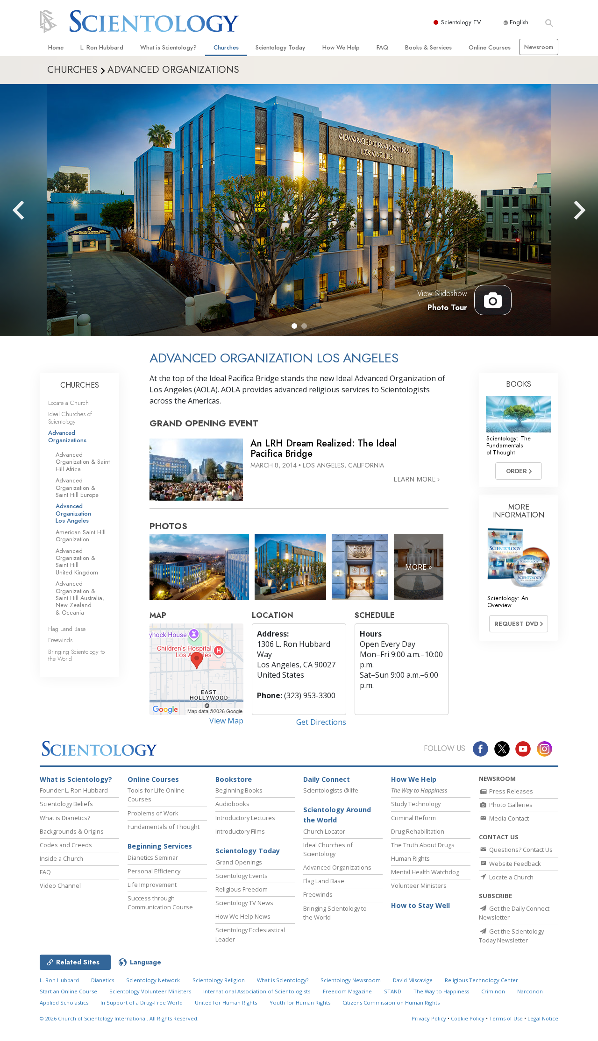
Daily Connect (326, 779)
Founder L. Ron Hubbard (74, 790)
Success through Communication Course (160, 902)
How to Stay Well (420, 905)
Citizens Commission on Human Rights (391, 1002)
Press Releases (510, 791)
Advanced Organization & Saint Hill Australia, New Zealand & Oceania (80, 598)
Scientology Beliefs (66, 804)
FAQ (382, 47)
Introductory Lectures (245, 818)
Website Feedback (514, 863)
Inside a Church (61, 858)
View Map (226, 720)
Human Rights (410, 858)
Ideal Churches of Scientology (70, 417)
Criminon (493, 991)
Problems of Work (153, 813)
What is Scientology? (168, 47)
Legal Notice (542, 1018)
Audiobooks (232, 804)
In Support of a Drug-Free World (141, 1002)
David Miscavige (413, 980)
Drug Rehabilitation (417, 831)
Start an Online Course (68, 991)
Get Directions (321, 722)
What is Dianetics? (65, 818)
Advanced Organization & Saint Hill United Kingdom (77, 561)
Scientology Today (280, 47)
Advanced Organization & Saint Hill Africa (83, 462)
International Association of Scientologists (256, 991)
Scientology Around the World (337, 814)
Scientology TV (461, 22)
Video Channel (60, 885)
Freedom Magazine (347, 991)
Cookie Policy (467, 1018)
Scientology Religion (218, 980)
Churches (226, 47)
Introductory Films (240, 831)
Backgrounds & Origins (72, 831)
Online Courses (490, 47)
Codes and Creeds (66, 845)
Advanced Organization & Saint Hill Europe (77, 487)
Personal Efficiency (154, 871)
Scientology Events (241, 875)
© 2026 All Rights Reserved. (119, 1018)
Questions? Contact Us (520, 849)
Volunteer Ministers (419, 885)
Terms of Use (506, 1018)
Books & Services (428, 47)
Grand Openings (238, 862)
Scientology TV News (244, 903)
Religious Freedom (241, 889)
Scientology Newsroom (350, 980)
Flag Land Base (66, 628)
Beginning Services (160, 846)
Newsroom (538, 46)
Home (56, 47)
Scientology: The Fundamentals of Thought (508, 445)
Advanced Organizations (67, 436)
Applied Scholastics (64, 1002)
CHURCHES (79, 385)
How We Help (341, 47)
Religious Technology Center (481, 980)
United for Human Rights (226, 1002)
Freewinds (60, 640)
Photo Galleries (510, 804)
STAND (392, 991)
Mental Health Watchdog (425, 872)
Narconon (530, 991)
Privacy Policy (429, 1018)
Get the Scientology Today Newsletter (511, 935)
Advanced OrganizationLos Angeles (73, 513)
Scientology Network (153, 980)
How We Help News (243, 916)
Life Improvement (152, 884)
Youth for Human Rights (300, 1002)
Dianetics (102, 980)
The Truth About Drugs (423, 845)
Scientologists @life (330, 790)
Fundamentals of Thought (163, 826)
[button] (294, 326)
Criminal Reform (413, 818)
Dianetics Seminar (153, 857)
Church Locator (324, 831)
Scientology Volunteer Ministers (150, 991)
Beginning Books (239, 790)
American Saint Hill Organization (81, 536)
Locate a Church (68, 402)
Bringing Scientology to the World (76, 655)
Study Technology (416, 804)
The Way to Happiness (441, 991)
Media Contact (508, 818)
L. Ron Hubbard (101, 47)
